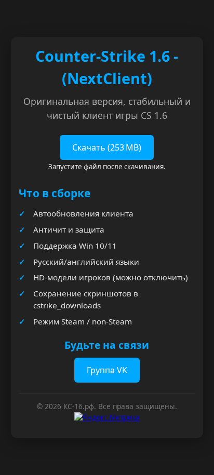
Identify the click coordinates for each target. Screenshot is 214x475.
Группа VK (107, 370)
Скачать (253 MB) (106, 147)
